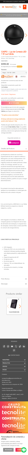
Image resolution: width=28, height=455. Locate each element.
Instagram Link (8, 346)
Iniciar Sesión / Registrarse (8, 94)
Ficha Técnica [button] (14, 279)
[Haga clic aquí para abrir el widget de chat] (24, 450)
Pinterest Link (14, 350)
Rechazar (8, 449)
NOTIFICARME (14, 103)
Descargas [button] (14, 284)
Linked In (24, 346)
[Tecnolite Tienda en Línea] (11, 7)
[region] (14, 214)
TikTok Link (20, 346)
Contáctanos (15, 355)
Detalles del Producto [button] (14, 148)
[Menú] (3, 7)
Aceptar (20, 449)
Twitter (16, 346)
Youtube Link (12, 346)
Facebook (4, 346)
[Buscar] (20, 7)
